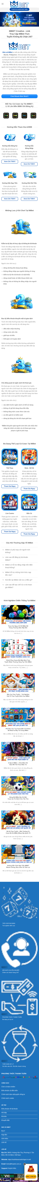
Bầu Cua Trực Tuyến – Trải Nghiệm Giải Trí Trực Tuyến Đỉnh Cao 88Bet (18, 695)
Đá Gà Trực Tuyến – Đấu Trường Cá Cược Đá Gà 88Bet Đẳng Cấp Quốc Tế (18, 832)
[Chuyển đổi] (3, 550)
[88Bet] (19, 3)
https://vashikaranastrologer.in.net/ (19, 1159)
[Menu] (2, 3)
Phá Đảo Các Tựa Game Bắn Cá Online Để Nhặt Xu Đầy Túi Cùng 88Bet (18, 729)
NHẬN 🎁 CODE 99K (31, 1176)
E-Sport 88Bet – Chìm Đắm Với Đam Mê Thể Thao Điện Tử (18, 763)
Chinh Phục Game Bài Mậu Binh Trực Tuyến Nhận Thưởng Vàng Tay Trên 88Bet (18, 661)
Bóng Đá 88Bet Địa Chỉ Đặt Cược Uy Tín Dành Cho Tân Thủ (18, 798)
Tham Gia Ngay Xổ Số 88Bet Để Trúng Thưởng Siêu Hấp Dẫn (18, 627)
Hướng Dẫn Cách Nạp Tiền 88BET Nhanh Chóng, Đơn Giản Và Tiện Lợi (18, 866)
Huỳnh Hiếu (12, 1168)
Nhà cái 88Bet (7, 52)
